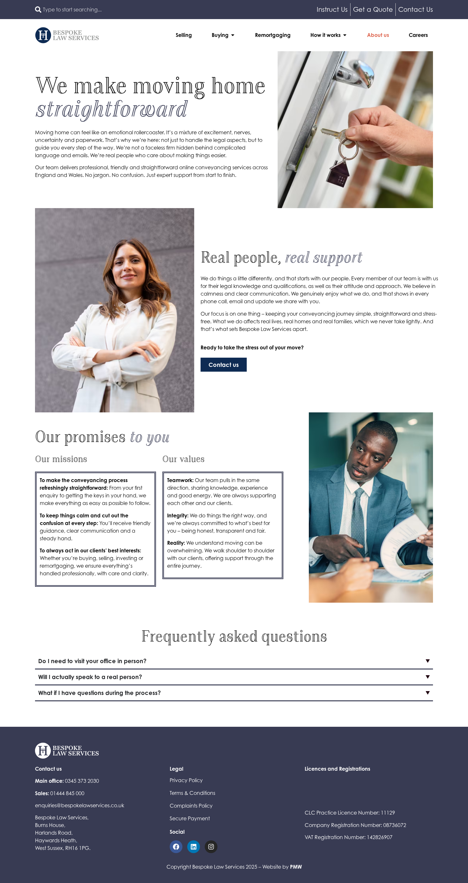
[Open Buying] (232, 35)
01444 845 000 (67, 793)
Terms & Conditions (192, 793)
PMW (296, 867)
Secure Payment (190, 818)
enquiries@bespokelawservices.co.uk (79, 805)
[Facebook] (176, 846)
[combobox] (133, 9)
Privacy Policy (186, 780)
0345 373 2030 (82, 781)
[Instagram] (211, 846)
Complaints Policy (191, 805)
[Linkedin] (193, 846)
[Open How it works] (344, 35)
